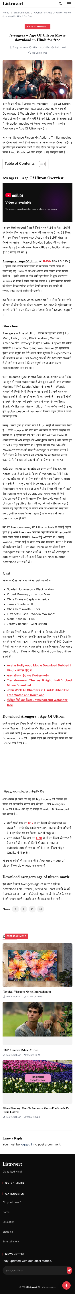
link (30, 823)
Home (6, 12)
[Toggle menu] (68, 3)
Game (6, 1212)
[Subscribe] (69, 1270)
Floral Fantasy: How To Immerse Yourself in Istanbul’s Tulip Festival (36, 1110)
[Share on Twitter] (15, 909)
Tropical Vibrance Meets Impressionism (27, 991)
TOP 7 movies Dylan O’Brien (20, 1050)
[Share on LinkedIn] (32, 909)
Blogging (8, 1231)
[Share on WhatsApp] (40, 909)
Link (39, 838)
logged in (27, 1144)
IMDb (47, 261)
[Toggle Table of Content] (40, 164)
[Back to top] (66, 1285)
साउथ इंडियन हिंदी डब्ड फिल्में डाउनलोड (28, 675)
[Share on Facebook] (23, 909)
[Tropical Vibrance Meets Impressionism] (37, 965)
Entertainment (21, 12)
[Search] (60, 3)
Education (8, 1221)
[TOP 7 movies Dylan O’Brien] (37, 1023)
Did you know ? (12, 1202)
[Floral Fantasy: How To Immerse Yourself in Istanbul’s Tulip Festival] (37, 1082)
